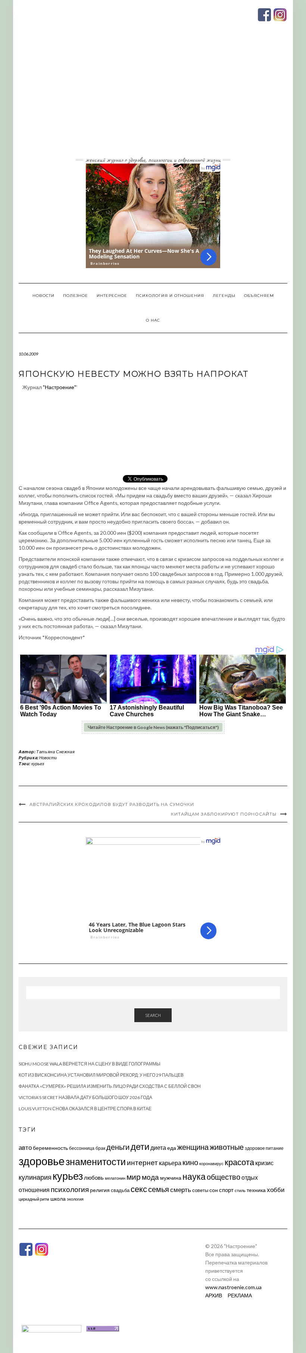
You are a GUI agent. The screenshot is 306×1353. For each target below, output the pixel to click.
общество (223, 1176)
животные (227, 1146)
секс (139, 1189)
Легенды (224, 295)
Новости (43, 295)
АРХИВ (213, 1295)
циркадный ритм (34, 1199)
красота (239, 1162)
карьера (170, 1162)
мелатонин (115, 1178)
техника (256, 1190)
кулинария (35, 1177)
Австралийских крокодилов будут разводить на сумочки (111, 804)
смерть (180, 1190)
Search (153, 1015)
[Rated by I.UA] (51, 1328)
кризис (264, 1162)
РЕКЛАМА (240, 1295)
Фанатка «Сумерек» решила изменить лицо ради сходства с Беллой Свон (110, 1086)
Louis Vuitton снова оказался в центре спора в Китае (85, 1108)
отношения (34, 1189)
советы (200, 1190)
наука (194, 1176)
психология (70, 1189)
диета (158, 1147)
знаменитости (96, 1161)
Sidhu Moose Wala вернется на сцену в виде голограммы (89, 1064)
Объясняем (259, 295)
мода (150, 1177)
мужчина (170, 1177)
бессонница (81, 1148)
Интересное (112, 295)
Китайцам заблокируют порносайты (224, 814)
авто (25, 1147)
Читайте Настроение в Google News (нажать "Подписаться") (153, 727)
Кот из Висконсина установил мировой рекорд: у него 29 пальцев (101, 1075)
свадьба (120, 1190)
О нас (153, 320)
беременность (50, 1148)
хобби (276, 1190)
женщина (193, 1147)
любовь (94, 1177)
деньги (117, 1146)
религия (100, 1190)
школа (58, 1198)
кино (190, 1162)
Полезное (75, 295)
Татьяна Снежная (55, 751)
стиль (240, 1190)
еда (171, 1148)
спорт (226, 1189)
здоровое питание (264, 1148)
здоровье (42, 1160)
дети (140, 1146)
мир (134, 1177)
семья (158, 1189)
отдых (249, 1177)
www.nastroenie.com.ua (233, 1287)
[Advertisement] (153, 98)
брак (100, 1148)
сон (213, 1190)
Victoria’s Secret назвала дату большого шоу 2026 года (85, 1097)
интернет (142, 1162)
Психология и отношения (170, 295)
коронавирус (211, 1163)
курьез (37, 763)
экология (75, 1199)
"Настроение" (59, 387)
